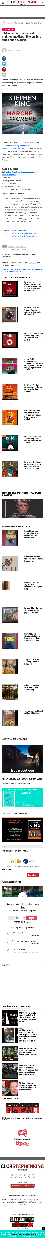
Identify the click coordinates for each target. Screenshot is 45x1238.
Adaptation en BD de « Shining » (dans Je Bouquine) (31, 661)
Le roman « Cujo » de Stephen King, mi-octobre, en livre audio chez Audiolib (32, 311)
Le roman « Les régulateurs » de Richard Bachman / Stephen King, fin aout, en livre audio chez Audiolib (33, 286)
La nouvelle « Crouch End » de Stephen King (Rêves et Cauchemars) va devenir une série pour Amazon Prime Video (28, 1070)
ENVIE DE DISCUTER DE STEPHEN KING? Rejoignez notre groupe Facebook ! (22, 270)
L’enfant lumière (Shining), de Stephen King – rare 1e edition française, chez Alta (32, 637)
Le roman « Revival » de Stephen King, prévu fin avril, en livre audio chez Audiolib (33, 439)
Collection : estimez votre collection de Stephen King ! (31, 687)
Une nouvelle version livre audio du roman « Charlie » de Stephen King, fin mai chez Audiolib (32, 414)
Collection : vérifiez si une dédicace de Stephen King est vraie (33, 559)
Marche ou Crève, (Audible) (19, 233)
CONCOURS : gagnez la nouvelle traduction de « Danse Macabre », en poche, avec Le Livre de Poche (27, 1017)
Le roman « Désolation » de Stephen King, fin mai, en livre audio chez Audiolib (33, 388)
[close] (43, 1228)
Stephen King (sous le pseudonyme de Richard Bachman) (19, 173)
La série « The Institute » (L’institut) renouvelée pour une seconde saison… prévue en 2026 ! (28, 1051)
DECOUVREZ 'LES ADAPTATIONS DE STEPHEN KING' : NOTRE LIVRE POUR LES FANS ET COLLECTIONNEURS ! (23, 1234)
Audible (11, 246)
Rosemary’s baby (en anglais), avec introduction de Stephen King (33, 585)
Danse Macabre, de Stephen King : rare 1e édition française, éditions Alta (32, 534)
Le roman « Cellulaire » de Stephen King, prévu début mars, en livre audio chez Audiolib (32, 465)
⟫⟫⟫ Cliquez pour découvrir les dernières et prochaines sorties (22, 1119)
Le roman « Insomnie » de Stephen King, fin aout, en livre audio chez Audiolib (33, 336)
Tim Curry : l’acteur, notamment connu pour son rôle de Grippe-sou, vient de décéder (27, 1086)
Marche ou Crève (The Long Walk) (14, 249)
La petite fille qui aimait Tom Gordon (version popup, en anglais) (33, 610)
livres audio (21, 246)
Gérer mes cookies (22, 1228)
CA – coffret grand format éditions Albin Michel (33, 712)
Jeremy (10, 50)
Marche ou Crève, (20, 236)
